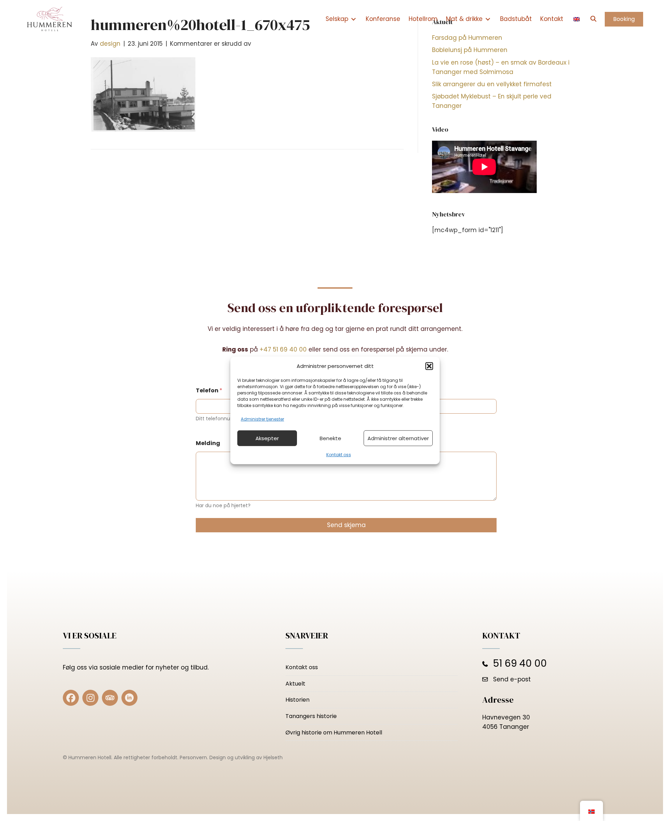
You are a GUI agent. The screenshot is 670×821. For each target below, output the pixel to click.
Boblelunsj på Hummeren (469, 50)
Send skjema (346, 525)
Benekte (330, 438)
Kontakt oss (338, 455)
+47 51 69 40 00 (283, 349)
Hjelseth (273, 757)
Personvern (193, 757)
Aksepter (267, 438)
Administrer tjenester (262, 419)
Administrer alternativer (398, 438)
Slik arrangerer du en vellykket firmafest (492, 84)
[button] (429, 366)
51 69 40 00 (520, 663)
